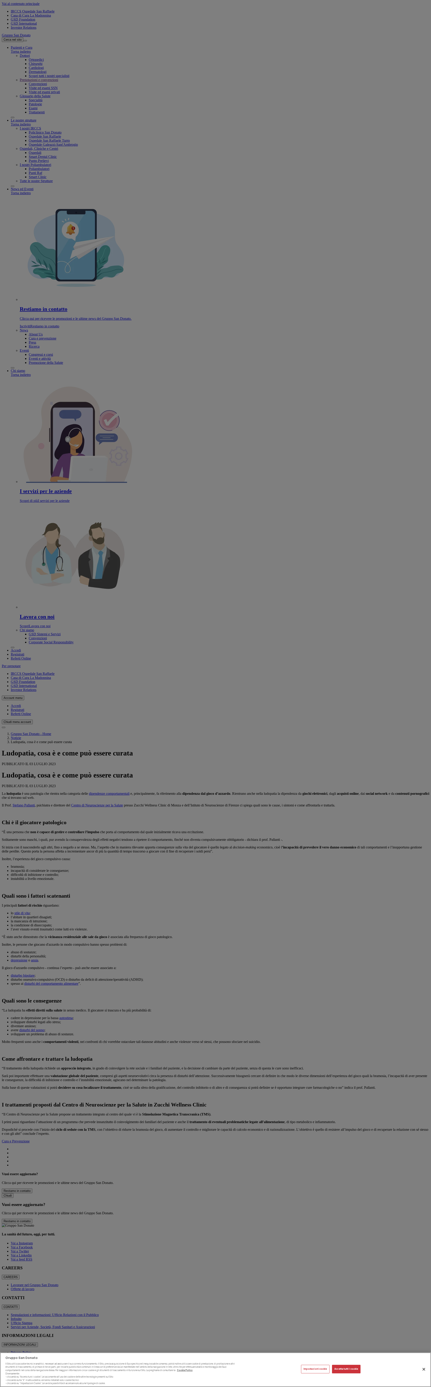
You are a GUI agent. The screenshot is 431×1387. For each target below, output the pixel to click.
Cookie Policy (185, 1370)
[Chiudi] (424, 1369)
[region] (215, 1369)
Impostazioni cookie (315, 1368)
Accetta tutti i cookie (346, 1368)
